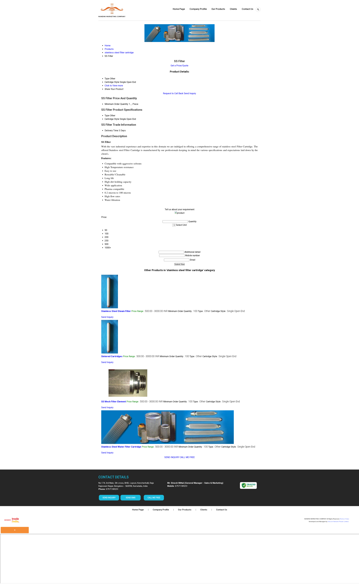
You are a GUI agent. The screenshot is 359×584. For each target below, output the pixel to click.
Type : (204, 311)
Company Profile (198, 9)
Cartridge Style (112, 119)
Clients (233, 9)
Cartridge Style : (228, 311)
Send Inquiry (190, 93)
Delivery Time (111, 130)
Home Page (179, 9)
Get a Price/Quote (179, 65)
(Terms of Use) (344, 519)
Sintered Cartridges (111, 356)
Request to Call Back (173, 93)
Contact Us (247, 9)
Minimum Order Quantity (116, 104)
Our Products (218, 9)
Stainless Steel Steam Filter (116, 311)
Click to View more (114, 85)
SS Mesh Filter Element (113, 401)
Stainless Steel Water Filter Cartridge (121, 446)
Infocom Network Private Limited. (338, 521)
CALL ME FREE (187, 457)
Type (107, 115)
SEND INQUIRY (171, 457)
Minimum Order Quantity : (182, 311)
